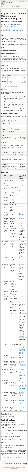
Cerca (13, 6)
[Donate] (5, 467)
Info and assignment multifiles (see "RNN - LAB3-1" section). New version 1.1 (22, 385)
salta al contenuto (23, 1)
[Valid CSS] (22, 467)
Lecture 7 (23, 218)
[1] (19, 274)
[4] (19, 334)
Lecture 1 (23, 180)
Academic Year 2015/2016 (7, 416)
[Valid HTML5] (17, 467)
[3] (19, 331)
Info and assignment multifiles (22, 409)
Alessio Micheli (12, 24)
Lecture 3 (23, 191)
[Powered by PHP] (11, 467)
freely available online (18, 161)
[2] (19, 322)
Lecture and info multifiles (21, 357)
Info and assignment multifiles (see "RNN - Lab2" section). (22, 402)
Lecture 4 (23, 197)
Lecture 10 (23, 264)
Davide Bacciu (6, 26)
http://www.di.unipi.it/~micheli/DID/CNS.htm (13, 30)
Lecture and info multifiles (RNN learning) (21, 372)
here (22, 321)
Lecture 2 (23, 185)
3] (3, 436)
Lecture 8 (23, 228)
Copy (24, 120)
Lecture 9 (23, 241)
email (19, 24)
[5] (3, 450)
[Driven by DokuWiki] (14, 468)
